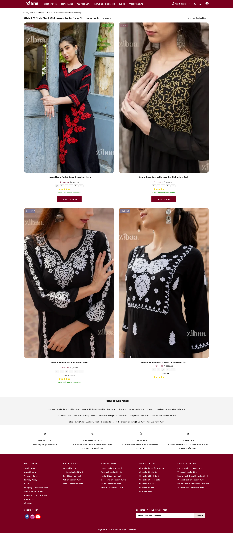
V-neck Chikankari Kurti (188, 472)
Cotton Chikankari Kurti (58, 409)
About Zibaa (30, 472)
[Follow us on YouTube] (38, 516)
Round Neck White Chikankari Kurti (193, 484)
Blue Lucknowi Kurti (155, 422)
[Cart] (205, 4)
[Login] (200, 4)
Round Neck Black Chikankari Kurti (192, 476)
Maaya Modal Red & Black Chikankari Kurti (69, 177)
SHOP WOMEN (50, 4)
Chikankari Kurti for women (151, 468)
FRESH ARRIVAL (136, 4)
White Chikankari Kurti (73, 472)
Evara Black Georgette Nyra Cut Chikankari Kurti (163, 177)
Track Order (29, 468)
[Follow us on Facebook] (27, 516)
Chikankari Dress (152, 409)
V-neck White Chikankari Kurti (190, 487)
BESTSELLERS (67, 4)
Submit (200, 516)
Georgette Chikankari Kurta (113, 480)
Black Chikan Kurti (71, 468)
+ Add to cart (69, 199)
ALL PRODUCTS (84, 4)
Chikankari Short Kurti (80, 409)
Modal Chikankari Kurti (111, 484)
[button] (64, 189)
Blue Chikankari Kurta (123, 415)
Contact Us (29, 499)
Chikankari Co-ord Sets (149, 480)
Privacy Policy (30, 480)
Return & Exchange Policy (35, 495)
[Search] (195, 4)
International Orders (33, 491)
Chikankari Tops (64, 415)
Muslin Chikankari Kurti (111, 476)
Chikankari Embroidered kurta (130, 409)
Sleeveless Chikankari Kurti (103, 409)
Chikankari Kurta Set (148, 472)
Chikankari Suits (146, 491)
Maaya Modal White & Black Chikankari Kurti (163, 362)
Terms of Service (32, 476)
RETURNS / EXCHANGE (104, 4)
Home (25, 13)
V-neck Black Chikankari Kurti (190, 480)
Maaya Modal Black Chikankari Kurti (69, 362)
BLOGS (122, 4)
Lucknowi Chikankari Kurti (100, 415)
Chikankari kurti (128, 422)
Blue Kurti (140, 422)
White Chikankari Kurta (166, 415)
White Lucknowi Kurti (89, 422)
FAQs (26, 484)
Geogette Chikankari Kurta (173, 409)
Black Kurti (74, 422)
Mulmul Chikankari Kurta (112, 487)
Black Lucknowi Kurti (110, 422)
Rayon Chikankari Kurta (111, 472)
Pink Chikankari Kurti (72, 480)
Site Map (28, 503)
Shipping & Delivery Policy (36, 487)
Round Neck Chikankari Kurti (190, 468)
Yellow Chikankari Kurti (73, 484)
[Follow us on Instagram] (32, 516)
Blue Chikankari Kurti (72, 476)
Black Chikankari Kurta (144, 415)
